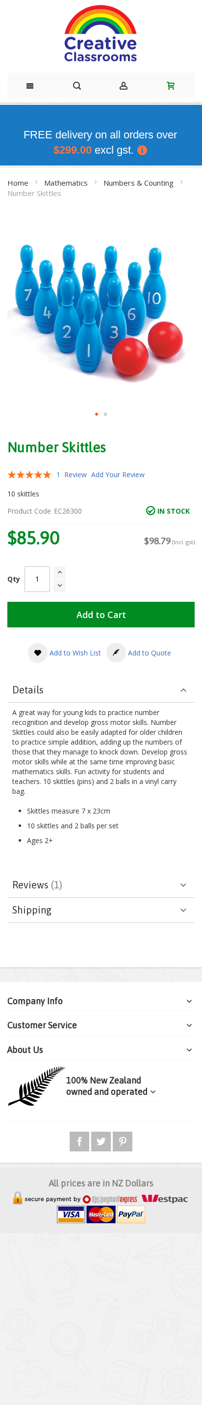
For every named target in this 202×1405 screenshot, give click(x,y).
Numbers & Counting (139, 183)
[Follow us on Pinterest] (122, 1139)
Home (18, 183)
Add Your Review (118, 474)
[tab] (101, 690)
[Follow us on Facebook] (80, 1139)
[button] (96, 414)
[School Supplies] (101, 33)
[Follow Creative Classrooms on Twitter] (102, 1139)
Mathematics (67, 183)
